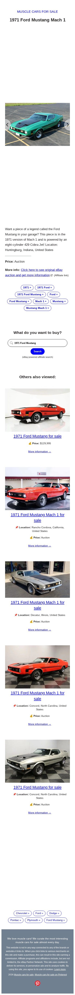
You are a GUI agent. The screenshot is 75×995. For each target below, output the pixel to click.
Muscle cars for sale (37, 11)
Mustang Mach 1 (36, 308)
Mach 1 (39, 301)
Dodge (53, 913)
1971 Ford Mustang (29, 294)
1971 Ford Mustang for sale (37, 436)
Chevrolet (21, 913)
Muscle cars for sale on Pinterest (51, 974)
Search (38, 351)
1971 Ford (43, 287)
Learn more (60, 969)
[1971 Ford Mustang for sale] (37, 430)
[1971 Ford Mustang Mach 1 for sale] (37, 509)
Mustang (58, 301)
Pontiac (14, 920)
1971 (26, 287)
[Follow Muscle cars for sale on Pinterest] (37, 985)
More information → (39, 451)
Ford (53, 294)
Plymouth (32, 920)
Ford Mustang (18, 301)
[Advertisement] (37, 63)
